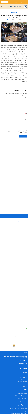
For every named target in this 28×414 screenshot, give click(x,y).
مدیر (18, 20)
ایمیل (25, 119)
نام (26, 113)
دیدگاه (25, 98)
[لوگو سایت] (25, 6)
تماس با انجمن (5, 2)
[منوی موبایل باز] (1, 6)
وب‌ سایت (25, 125)
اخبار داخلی (14, 12)
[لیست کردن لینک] (14, 372)
